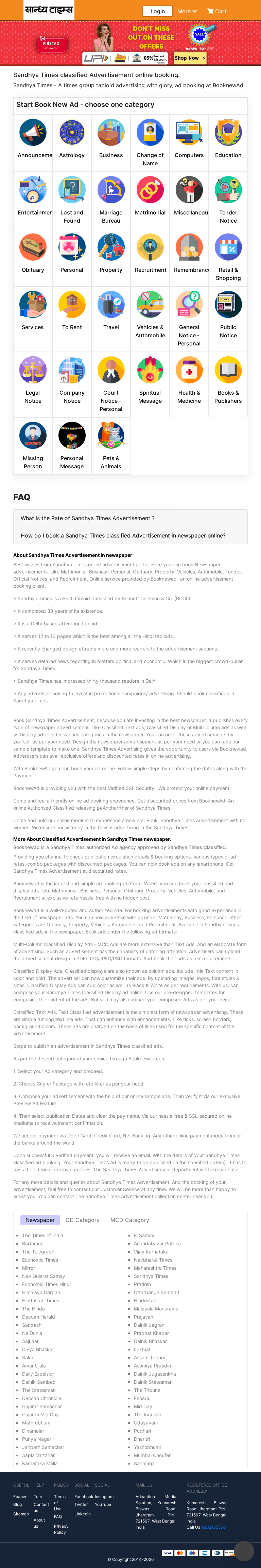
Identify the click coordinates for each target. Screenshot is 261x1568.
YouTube (103, 1504)
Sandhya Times (151, 1276)
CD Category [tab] (83, 1219)
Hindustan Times (40, 1300)
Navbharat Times (153, 1260)
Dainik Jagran (149, 1325)
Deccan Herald (38, 1317)
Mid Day (143, 1406)
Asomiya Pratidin (152, 1365)
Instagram (104, 1496)
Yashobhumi (147, 1447)
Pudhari (142, 1431)
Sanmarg (144, 1463)
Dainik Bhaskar (150, 1341)
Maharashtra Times (155, 1268)
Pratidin (142, 1284)
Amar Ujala (34, 1365)
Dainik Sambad (39, 1382)
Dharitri (142, 1439)
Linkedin (82, 1513)
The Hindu (33, 1308)
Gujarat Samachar (42, 1406)
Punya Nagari (37, 1439)
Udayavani (146, 1422)
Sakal (28, 1357)
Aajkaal (30, 1341)
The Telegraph (38, 1251)
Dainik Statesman (153, 1382)
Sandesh (31, 1325)
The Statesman (39, 1390)
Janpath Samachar (43, 1447)
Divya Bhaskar (38, 1349)
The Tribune (147, 1390)
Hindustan (145, 1300)
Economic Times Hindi (46, 1284)
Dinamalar (33, 1431)
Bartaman (33, 1243)
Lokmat (142, 1349)
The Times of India (42, 1235)
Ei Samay (144, 1235)
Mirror (28, 1268)
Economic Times (40, 1260)
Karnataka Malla (40, 1463)
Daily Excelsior (38, 1374)
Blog (17, 1504)
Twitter (81, 1504)
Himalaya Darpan (41, 1292)
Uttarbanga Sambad (156, 1292)
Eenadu (142, 1398)
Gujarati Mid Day (40, 1414)
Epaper (20, 1496)
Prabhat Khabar (151, 1333)
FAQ (58, 1516)
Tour (38, 1496)
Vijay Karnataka (151, 1251)
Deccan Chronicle (41, 1398)
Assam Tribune (150, 1357)
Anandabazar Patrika (157, 1243)
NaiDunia (32, 1333)
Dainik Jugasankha (155, 1374)
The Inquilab (147, 1414)
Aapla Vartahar (38, 1455)
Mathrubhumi (36, 1422)
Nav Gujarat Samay (43, 1276)
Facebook (83, 1496)
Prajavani (144, 1317)
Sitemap (21, 1513)
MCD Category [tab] (129, 1219)
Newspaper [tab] (40, 1219)
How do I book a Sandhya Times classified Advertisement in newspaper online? (123, 535)
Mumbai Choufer (152, 1455)
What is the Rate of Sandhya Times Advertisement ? (88, 518)
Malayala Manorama (156, 1308)
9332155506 (213, 1527)
